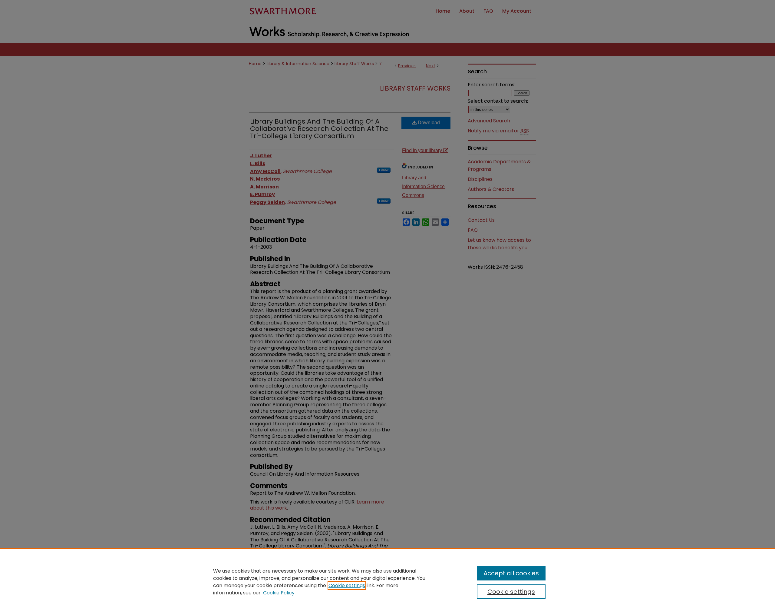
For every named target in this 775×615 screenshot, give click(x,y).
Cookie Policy (279, 592)
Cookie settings (346, 585)
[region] (387, 581)
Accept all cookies (511, 573)
